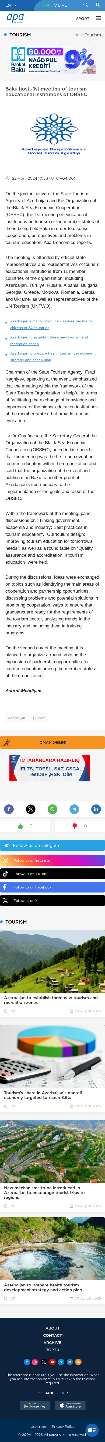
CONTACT (52, 1335)
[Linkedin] (69, 1362)
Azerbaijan (16, 718)
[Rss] (78, 1362)
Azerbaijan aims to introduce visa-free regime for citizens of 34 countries (51, 324)
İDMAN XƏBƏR (52, 742)
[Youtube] (52, 1362)
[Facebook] (27, 1362)
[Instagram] (35, 1362)
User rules (39, 1427)
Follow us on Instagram (32, 861)
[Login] (98, 5)
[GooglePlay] (35, 1406)
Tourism (93, 34)
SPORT (82, 19)
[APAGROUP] (52, 1393)
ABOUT (53, 1328)
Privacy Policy (63, 1427)
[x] (44, 1362)
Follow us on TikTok (30, 874)
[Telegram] (61, 1362)
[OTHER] (97, 19)
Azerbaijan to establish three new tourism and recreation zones (49, 340)
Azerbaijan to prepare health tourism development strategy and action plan (53, 356)
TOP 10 (52, 1349)
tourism (39, 718)
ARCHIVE (52, 1342)
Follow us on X (26, 901)
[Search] (85, 5)
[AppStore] (70, 1406)
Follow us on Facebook (32, 887)
